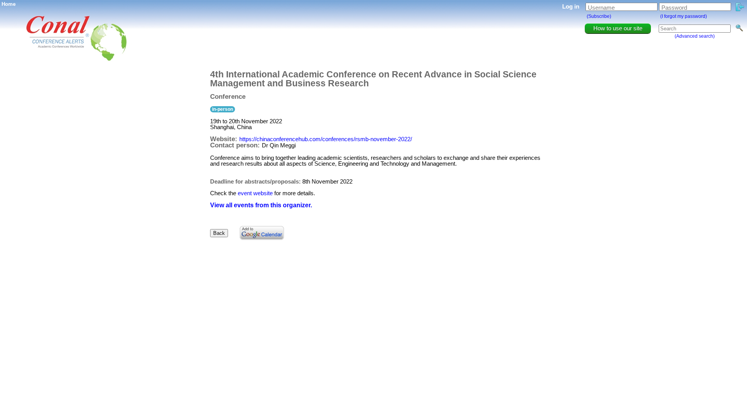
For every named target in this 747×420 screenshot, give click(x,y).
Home (9, 4)
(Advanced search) (695, 36)
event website (255, 193)
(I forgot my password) (683, 16)
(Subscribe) (599, 16)
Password (674, 7)
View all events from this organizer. (261, 205)
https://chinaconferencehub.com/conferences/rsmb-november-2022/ (325, 139)
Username (601, 7)
